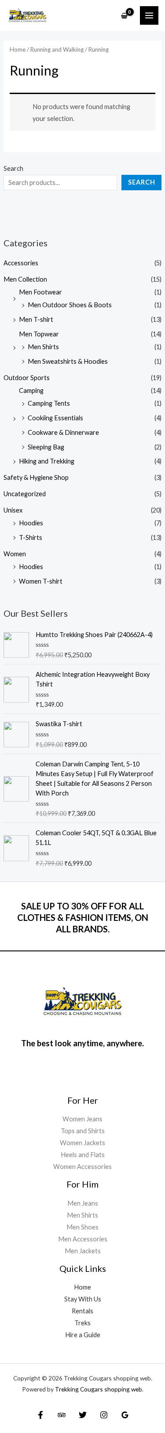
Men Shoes (82, 1227)
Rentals (82, 1311)
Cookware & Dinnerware (63, 432)
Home (18, 49)
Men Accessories (82, 1239)
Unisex (13, 510)
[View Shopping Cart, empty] (124, 16)
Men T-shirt (36, 319)
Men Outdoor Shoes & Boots (70, 305)
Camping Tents (49, 403)
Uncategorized (25, 494)
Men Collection (25, 279)
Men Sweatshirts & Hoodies (68, 361)
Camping (31, 390)
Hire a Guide (82, 1335)
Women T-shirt (40, 581)
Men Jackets (83, 1251)
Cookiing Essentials (55, 418)
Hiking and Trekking (46, 461)
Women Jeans (82, 1119)
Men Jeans (82, 1203)
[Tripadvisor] (62, 1415)
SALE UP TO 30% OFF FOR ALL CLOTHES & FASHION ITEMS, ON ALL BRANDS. (82, 917)
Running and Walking (57, 49)
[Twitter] (83, 1415)
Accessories (21, 263)
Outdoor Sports (27, 377)
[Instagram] (104, 1415)
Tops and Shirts (83, 1131)
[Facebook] (40, 1415)
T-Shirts (30, 537)
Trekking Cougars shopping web (98, 1389)
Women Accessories (82, 1166)
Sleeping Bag (46, 447)
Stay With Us (82, 1299)
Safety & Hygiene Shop (36, 477)
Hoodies (31, 523)
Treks (82, 1323)
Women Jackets (82, 1142)
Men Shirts (43, 347)
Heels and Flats (83, 1154)
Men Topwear (39, 334)
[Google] (125, 1415)
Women (15, 554)
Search (13, 168)
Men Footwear (40, 292)
